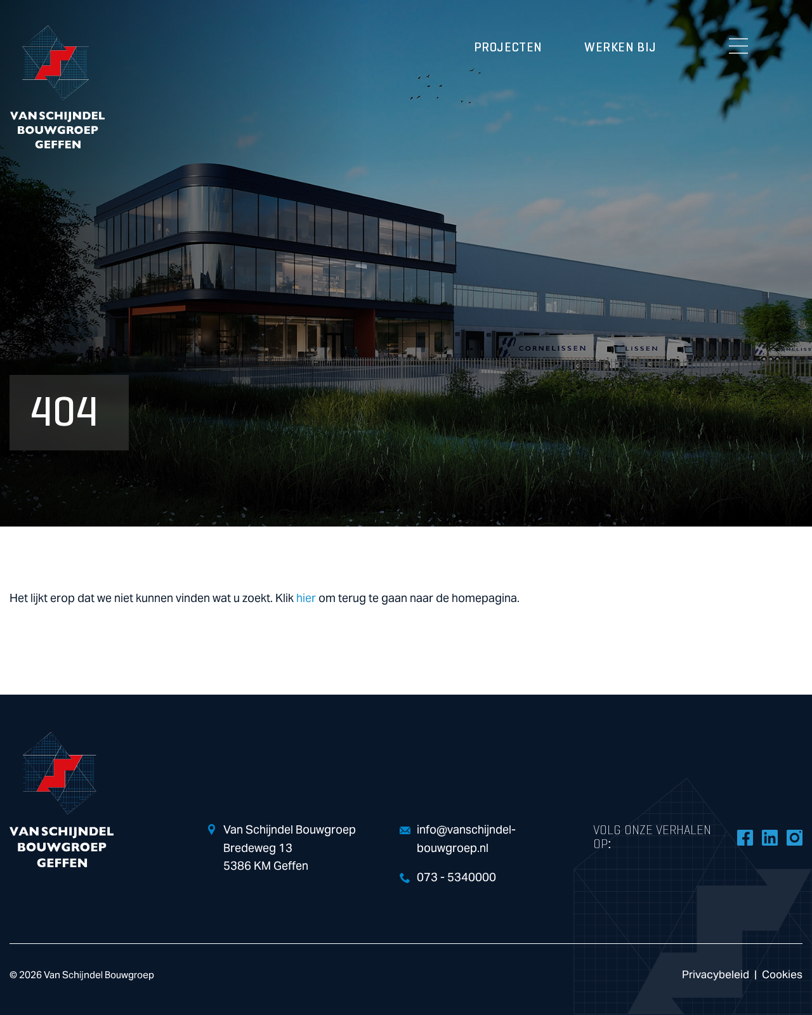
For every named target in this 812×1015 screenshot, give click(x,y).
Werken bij (620, 47)
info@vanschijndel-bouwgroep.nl (466, 839)
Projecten (508, 47)
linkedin (769, 837)
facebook (745, 837)
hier (306, 598)
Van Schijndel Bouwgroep (57, 86)
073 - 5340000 (456, 877)
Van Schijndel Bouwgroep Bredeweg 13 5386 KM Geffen (289, 848)
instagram (794, 837)
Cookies (782, 975)
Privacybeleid (715, 975)
